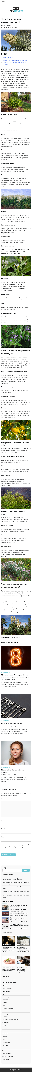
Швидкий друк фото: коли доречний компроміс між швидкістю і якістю (22, 970)
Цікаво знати (16, 637)
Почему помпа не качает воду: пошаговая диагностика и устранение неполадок (13, 878)
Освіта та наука (6, 1022)
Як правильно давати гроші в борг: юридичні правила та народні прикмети (8, 970)
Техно (3, 1051)
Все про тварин (6, 997)
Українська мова (6, 1053)
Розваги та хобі (6, 1042)
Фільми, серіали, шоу (7, 1056)
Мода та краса (6, 1014)
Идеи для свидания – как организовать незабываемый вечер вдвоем (8, 949)
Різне (3, 1039)
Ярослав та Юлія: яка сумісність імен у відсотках (18, 906)
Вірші (3, 994)
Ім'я (2, 821)
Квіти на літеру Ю (7, 57)
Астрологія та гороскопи (8, 980)
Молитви (4, 1016)
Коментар (4, 799)
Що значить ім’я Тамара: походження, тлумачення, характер (19, 912)
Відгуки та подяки (6, 988)
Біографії (4, 985)
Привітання (5, 1028)
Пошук (4, 868)
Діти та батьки (6, 999)
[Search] (29, 3)
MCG (21, 1070)
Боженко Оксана (5, 774)
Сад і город (5, 1045)
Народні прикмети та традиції (10, 1019)
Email (3, 829)
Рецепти (4, 1036)
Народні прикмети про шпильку (11, 723)
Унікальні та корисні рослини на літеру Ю (15, 60)
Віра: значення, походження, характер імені (17, 918)
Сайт (2, 837)
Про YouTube (5, 1031)
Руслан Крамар (15, 909)
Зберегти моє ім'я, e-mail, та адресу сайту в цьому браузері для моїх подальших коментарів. (17, 847)
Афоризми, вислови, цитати (9, 982)
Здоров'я (4, 1002)
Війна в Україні (6, 991)
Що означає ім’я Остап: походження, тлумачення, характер (19, 925)
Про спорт (5, 1034)
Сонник (4, 1048)
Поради (4, 1025)
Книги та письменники (8, 1008)
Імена (3, 1005)
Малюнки (4, 1011)
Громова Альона (5, 679)
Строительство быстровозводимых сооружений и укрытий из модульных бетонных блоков (23, 950)
